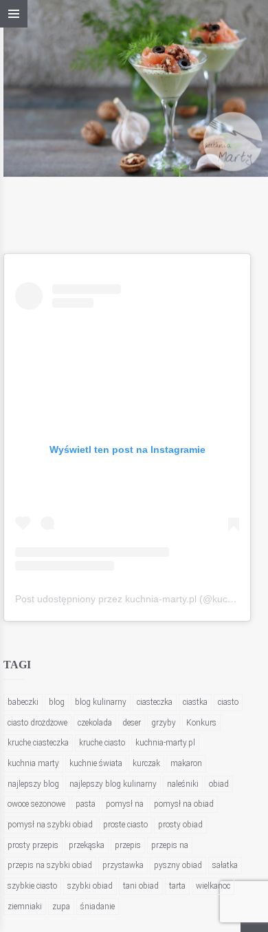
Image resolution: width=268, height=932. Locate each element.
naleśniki (183, 784)
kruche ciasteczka (38, 743)
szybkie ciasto (32, 886)
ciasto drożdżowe (37, 723)
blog (57, 702)
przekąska (86, 845)
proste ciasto (125, 824)
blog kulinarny (100, 702)
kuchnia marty (33, 763)
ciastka (195, 702)
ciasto (228, 702)
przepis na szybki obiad (50, 865)
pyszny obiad (178, 865)
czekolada (95, 723)
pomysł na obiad (184, 804)
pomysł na (125, 804)
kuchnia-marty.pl (165, 743)
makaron (186, 763)
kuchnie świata (95, 763)
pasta (86, 804)
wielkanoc (213, 886)
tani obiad (141, 886)
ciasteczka (154, 702)
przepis (128, 845)
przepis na (169, 845)
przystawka (123, 865)
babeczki (23, 702)
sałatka (225, 865)
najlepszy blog (33, 784)
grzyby (163, 723)
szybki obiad (90, 886)
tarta (177, 886)
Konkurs (201, 723)
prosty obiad (180, 824)
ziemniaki (25, 906)
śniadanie (97, 906)
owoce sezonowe (36, 804)
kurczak (146, 763)
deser (131, 723)
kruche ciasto (102, 743)
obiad (219, 784)
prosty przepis (33, 845)
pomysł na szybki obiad (50, 824)
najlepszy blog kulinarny (113, 784)
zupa (61, 906)
